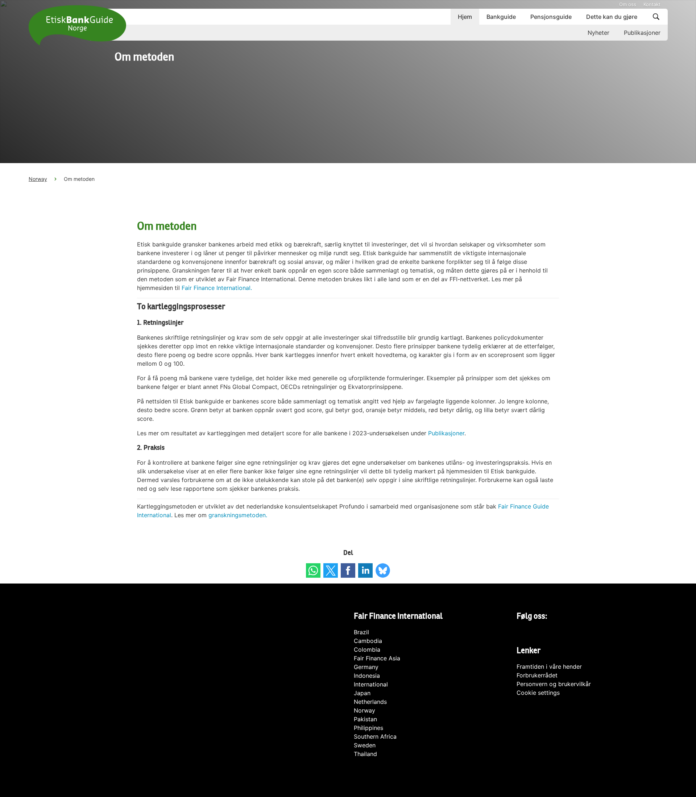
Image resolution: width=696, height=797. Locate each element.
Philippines (368, 727)
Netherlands (370, 701)
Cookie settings (538, 692)
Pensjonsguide (551, 16)
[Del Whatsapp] (313, 570)
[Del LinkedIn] (365, 570)
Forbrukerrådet (537, 675)
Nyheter (598, 32)
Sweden (365, 745)
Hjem (465, 16)
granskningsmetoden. (237, 515)
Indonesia (367, 675)
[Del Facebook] (348, 570)
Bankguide (501, 16)
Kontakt (651, 4)
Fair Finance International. (217, 287)
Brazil (361, 632)
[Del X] (330, 570)
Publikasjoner (642, 32)
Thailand (365, 753)
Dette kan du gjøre (611, 16)
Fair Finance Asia (377, 658)
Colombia (367, 649)
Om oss (627, 4)
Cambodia (368, 640)
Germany (366, 667)
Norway (38, 179)
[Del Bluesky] (383, 570)
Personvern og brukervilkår (554, 684)
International (371, 684)
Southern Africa (375, 736)
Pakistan (365, 719)
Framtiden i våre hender (549, 666)
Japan (362, 693)
